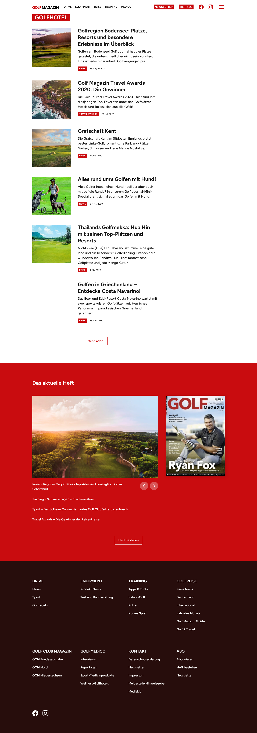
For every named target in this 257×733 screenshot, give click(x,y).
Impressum (136, 675)
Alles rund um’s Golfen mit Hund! (117, 179)
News (82, 203)
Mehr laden (95, 341)
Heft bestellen (128, 540)
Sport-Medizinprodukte (97, 675)
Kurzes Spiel (137, 613)
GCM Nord (40, 667)
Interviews (88, 659)
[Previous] (144, 486)
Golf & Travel (186, 629)
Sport (36, 597)
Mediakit (134, 691)
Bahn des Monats (188, 613)
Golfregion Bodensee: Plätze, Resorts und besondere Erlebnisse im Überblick (112, 37)
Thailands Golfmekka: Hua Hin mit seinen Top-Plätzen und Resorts (114, 234)
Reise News (185, 589)
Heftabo (186, 7)
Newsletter (164, 7)
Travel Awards (88, 114)
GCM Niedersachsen (47, 675)
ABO (181, 651)
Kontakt (137, 651)
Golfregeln (40, 605)
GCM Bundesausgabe (47, 659)
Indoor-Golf (136, 597)
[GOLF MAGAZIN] (45, 7)
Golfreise (187, 581)
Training (111, 6)
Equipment (83, 6)
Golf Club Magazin (52, 651)
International (186, 605)
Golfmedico (92, 651)
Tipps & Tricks (138, 589)
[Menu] (221, 7)
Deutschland (185, 597)
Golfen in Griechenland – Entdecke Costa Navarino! (109, 287)
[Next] (154, 486)
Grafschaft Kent (97, 131)
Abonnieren (185, 659)
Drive (68, 6)
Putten (133, 605)
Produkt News (90, 589)
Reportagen (88, 667)
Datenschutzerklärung (144, 659)
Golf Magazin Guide (191, 621)
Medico (126, 6)
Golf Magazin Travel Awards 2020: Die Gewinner (111, 86)
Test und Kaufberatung (96, 597)
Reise (97, 6)
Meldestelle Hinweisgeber (147, 683)
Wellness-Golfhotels (94, 683)
